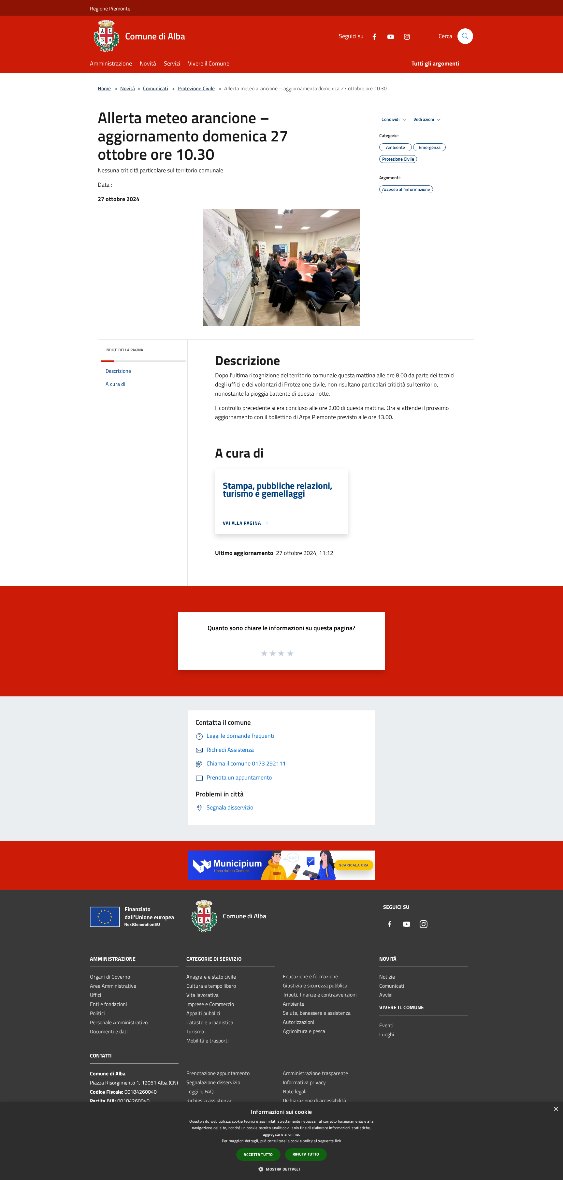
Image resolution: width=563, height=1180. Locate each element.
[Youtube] (388, 36)
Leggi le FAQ (200, 1091)
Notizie (387, 977)
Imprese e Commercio (210, 1004)
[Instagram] (404, 36)
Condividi (391, 119)
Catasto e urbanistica (209, 1022)
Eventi (386, 1025)
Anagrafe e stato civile (211, 977)
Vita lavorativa (202, 995)
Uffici (95, 995)
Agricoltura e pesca (304, 1031)
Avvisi (386, 995)
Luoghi (386, 1034)
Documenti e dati (109, 1031)
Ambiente (293, 1004)
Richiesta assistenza (208, 1100)
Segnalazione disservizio (213, 1082)
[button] (281, 1169)
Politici (97, 1013)
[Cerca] (465, 36)
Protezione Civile (196, 88)
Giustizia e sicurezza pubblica (315, 985)
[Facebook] (371, 36)
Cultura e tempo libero (211, 986)
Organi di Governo (110, 977)
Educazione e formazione (310, 976)
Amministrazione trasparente (315, 1073)
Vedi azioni (424, 119)
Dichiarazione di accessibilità (314, 1100)
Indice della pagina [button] (124, 350)
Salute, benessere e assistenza (317, 1013)
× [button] (555, 1109)
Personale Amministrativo (119, 1022)
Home (104, 88)
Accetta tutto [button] (258, 1154)
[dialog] (281, 1141)
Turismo (195, 1031)
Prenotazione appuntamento (218, 1073)
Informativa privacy (304, 1082)
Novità (127, 88)
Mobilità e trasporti (207, 1040)
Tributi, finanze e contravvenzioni (320, 994)
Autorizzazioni (298, 1022)
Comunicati (155, 88)
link (338, 1141)
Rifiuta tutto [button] (306, 1154)
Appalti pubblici (203, 1013)
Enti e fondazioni (108, 1004)
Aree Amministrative (113, 986)
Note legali (295, 1091)
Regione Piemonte (110, 8)
